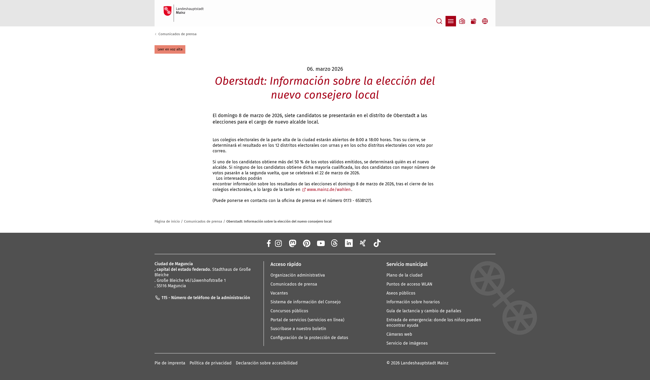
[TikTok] (377, 243)
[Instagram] (278, 243)
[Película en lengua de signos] (473, 21)
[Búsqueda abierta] (439, 21)
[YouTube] (320, 243)
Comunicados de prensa (177, 34)
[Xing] (363, 243)
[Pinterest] (306, 243)
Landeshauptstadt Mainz (424, 363)
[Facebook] (268, 243)
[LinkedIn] (349, 243)
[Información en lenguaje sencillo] (462, 21)
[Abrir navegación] (451, 21)
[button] (170, 49)
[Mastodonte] (292, 243)
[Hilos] (334, 243)
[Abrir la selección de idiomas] (485, 21)
